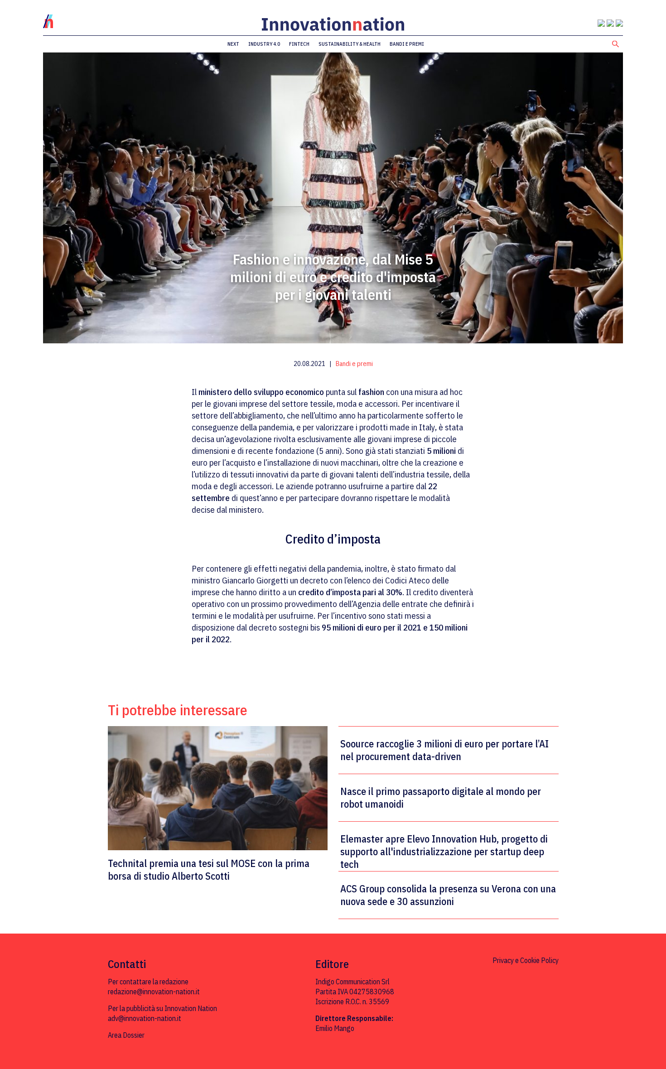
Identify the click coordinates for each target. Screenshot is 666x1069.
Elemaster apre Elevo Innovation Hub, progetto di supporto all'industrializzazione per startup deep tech (444, 852)
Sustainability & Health (350, 44)
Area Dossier (126, 1035)
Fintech (299, 44)
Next (233, 44)
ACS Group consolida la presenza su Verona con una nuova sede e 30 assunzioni (448, 895)
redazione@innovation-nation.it (154, 991)
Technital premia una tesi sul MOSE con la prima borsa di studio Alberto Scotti (208, 869)
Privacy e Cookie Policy (525, 960)
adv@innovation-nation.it (144, 1018)
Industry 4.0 (264, 44)
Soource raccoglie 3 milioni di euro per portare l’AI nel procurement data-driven (444, 750)
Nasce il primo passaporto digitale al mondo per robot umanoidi (440, 797)
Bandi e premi (407, 44)
